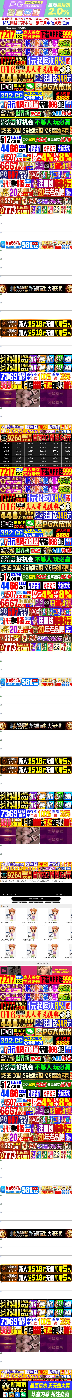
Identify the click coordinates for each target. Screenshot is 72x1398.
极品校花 (55, 465)
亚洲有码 (55, 443)
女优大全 (67, 458)
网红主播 (31, 443)
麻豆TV (30, 458)
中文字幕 (31, 447)
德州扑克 (43, 454)
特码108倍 (36, 902)
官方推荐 (6, 454)
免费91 (31, 461)
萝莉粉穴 (67, 461)
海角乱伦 (43, 461)
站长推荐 (6, 451)
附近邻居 (18, 451)
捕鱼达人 (18, 454)
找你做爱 (43, 451)
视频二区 (6, 447)
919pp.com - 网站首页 (16, 28)
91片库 (55, 458)
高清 (56, 894)
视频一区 (6, 443)
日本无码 (43, 443)
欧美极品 (67, 443)
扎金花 (68, 454)
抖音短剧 (18, 458)
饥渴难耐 (31, 451)
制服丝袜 (67, 447)
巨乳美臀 (43, 447)
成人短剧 (43, 465)
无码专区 (6, 461)
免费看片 (18, 461)
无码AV (6, 458)
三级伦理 (18, 447)
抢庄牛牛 (31, 454)
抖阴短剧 (67, 465)
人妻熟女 (55, 447)
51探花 (43, 458)
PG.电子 (52, 902)
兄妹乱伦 (31, 465)
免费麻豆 (55, 461)
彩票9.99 (55, 454)
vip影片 (19, 902)
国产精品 (18, 443)
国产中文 (18, 465)
